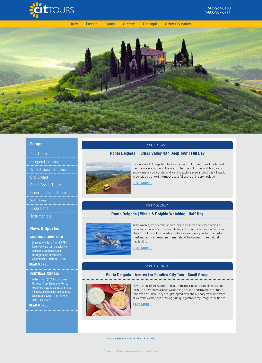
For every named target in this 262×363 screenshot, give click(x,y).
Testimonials (40, 216)
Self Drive (38, 200)
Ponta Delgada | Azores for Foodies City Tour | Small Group (157, 274)
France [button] (91, 24)
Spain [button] (110, 24)
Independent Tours (45, 161)
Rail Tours (38, 153)
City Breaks (39, 177)
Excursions (39, 208)
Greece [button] (129, 24)
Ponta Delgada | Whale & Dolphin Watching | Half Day (157, 213)
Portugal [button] (150, 24)
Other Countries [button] (178, 24)
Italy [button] (74, 24)
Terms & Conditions (126, 338)
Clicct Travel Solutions (149, 351)
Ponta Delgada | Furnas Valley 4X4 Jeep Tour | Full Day (157, 153)
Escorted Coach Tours (48, 192)
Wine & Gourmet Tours (48, 169)
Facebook (141, 338)
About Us (151, 338)
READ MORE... (39, 264)
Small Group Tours (45, 185)
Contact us (112, 338)
